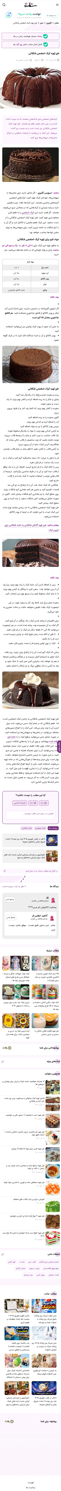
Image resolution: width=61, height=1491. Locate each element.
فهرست (30, 1482)
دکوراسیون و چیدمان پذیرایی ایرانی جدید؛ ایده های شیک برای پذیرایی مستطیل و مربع (24, 856)
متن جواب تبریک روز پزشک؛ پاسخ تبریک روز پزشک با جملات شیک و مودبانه (45, 1319)
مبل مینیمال (28, 1274)
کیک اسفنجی (28, 212)
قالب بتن (32, 1261)
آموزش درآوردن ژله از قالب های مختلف (28, 1199)
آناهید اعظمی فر (22, 60)
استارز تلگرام (20, 1268)
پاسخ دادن (10, 899)
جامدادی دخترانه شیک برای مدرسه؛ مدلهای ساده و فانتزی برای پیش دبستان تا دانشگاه (17, 1374)
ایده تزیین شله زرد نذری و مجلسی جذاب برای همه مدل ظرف (17, 1034)
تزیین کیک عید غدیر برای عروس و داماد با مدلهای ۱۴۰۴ (16, 1004)
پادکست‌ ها (30, 1487)
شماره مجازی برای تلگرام (49, 1261)
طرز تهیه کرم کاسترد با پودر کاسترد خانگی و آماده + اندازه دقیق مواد (24, 1133)
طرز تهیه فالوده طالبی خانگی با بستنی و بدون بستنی (47, 1032)
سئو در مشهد (34, 1268)
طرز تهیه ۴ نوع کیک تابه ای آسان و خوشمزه (27, 1216)
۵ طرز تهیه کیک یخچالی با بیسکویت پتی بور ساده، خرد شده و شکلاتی (24, 1100)
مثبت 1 (22, 1261)
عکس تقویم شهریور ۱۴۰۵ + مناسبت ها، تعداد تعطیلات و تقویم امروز (18, 1319)
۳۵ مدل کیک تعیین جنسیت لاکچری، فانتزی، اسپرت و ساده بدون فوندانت (47, 977)
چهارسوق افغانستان (51, 1268)
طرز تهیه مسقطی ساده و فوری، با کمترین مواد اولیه (24, 1182)
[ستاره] (30, 4)
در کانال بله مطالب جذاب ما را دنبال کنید (42, 871)
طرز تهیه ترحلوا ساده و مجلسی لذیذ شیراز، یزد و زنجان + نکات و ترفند (25, 1167)
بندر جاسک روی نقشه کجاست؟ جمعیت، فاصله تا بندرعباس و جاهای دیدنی (18, 1346)
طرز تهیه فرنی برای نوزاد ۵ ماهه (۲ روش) (28, 1148)
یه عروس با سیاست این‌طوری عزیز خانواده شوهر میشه (44, 1372)
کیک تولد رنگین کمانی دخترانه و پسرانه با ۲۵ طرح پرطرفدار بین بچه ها (46, 1006)
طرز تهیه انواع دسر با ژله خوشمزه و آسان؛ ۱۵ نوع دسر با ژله (23, 1234)
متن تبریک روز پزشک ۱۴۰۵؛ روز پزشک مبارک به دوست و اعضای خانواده (44, 1346)
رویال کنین (40, 1274)
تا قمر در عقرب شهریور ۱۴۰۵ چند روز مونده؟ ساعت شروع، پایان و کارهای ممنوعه (25, 840)
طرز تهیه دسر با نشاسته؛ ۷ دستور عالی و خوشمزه (25, 1115)
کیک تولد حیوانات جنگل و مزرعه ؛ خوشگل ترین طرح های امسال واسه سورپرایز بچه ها (16, 977)
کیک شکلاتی (27, 828)
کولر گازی (11, 1261)
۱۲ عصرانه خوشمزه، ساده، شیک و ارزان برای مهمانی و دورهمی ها (23, 1083)
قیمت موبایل (54, 1274)
